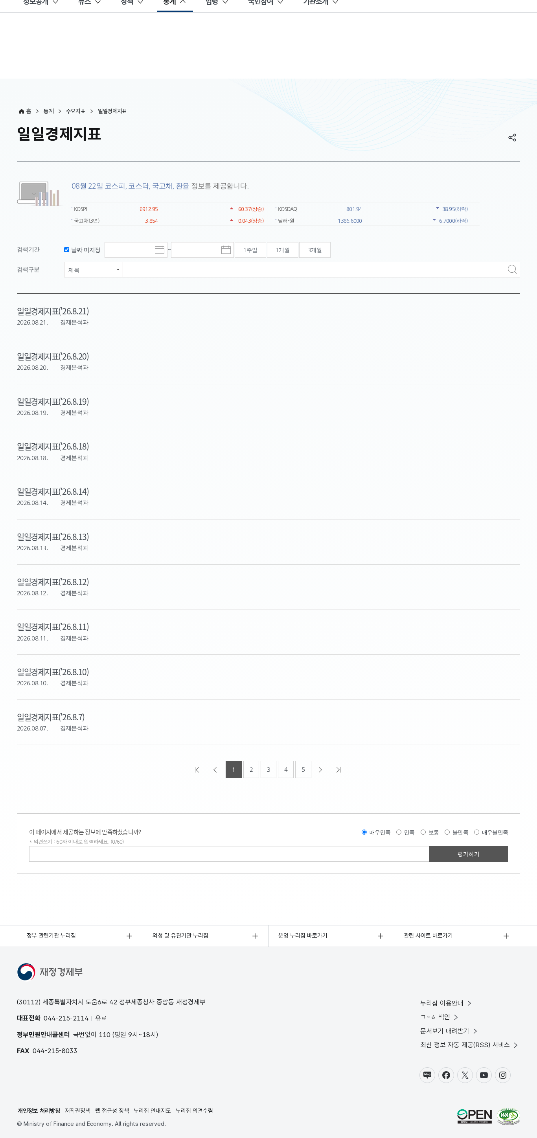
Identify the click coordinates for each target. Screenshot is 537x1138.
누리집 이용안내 (441, 1003)
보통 (433, 832)
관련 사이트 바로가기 (428, 935)
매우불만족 (495, 832)
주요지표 (75, 111)
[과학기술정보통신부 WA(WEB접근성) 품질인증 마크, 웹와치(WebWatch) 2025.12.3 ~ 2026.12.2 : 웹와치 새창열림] (508, 1118)
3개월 (315, 250)
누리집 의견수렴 (194, 1110)
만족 (409, 832)
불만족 (460, 832)
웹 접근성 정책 (112, 1110)
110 (104, 1035)
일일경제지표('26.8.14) (52, 491)
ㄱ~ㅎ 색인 (435, 1017)
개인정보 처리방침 (39, 1110)
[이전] (216, 769)
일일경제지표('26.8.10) (52, 671)
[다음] (321, 769)
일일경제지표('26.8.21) (52, 311)
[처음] (197, 769)
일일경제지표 (112, 111)
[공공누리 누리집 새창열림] (474, 1118)
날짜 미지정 (86, 249)
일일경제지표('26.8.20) (52, 356)
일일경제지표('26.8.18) (52, 446)
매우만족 (380, 832)
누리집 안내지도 (152, 1110)
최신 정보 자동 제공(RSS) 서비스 (465, 1045)
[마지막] (339, 769)
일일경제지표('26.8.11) (52, 626)
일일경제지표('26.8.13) (52, 536)
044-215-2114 (66, 1018)
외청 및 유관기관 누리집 (180, 935)
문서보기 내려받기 (444, 1031)
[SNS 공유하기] (512, 137)
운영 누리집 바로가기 (302, 935)
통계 (48, 111)
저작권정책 (77, 1110)
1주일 (250, 250)
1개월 (283, 250)
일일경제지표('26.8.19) (52, 401)
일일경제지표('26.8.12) (52, 581)
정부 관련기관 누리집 (51, 935)
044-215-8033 (55, 1051)
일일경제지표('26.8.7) (51, 717)
